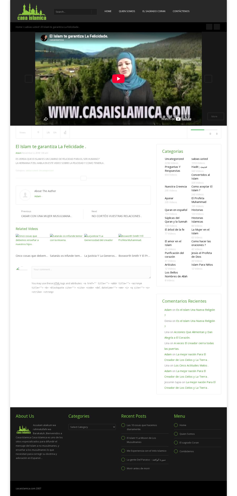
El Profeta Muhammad (198, 200)
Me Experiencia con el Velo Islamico (146, 450)
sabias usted (31, 27)
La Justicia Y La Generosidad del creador (109, 255)
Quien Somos (127, 11)
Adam (18, 152)
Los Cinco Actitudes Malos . (191, 365)
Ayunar (169, 198)
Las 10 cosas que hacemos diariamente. (142, 427)
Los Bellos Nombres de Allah (176, 274)
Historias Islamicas (197, 219)
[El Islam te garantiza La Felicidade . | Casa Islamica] (31, 11)
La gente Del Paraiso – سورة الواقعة (146, 459)
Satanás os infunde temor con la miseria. (75, 255)
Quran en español (176, 210)
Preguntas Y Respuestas (173, 168)
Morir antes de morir (138, 468)
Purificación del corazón (174, 255)
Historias (197, 210)
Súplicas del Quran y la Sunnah (176, 219)
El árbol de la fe (174, 229)
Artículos (170, 264)
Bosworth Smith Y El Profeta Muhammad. (144, 255)
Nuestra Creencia (176, 186)
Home (108, 11)
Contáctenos (181, 11)
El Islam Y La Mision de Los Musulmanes (141, 440)
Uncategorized (174, 159)
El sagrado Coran (154, 11)
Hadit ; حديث (199, 167)
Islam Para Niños (202, 264)
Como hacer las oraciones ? (201, 243)
